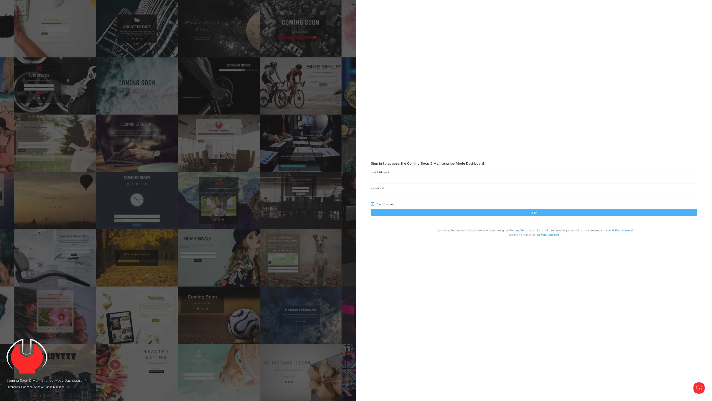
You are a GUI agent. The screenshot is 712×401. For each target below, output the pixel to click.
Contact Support (548, 235)
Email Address (380, 172)
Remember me (385, 204)
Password (377, 188)
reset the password (620, 230)
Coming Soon (518, 230)
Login (534, 212)
